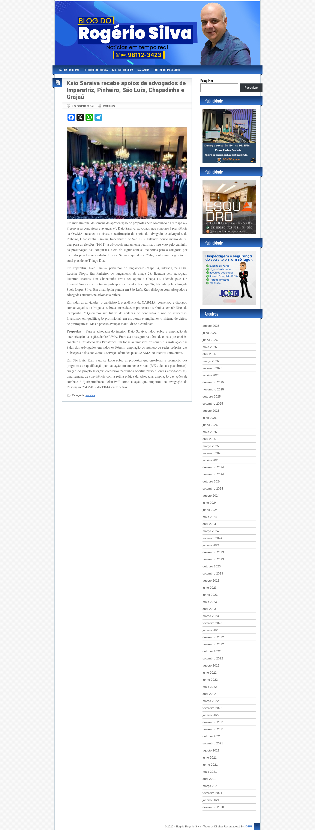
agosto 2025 (210, 410)
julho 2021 (209, 757)
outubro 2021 (211, 736)
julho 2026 (209, 332)
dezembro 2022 (213, 637)
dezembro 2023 (213, 552)
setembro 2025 (212, 403)
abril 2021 (209, 778)
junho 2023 (210, 594)
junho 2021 (210, 764)
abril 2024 (209, 524)
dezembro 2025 (213, 382)
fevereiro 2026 (212, 368)
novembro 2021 (213, 729)
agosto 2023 (210, 580)
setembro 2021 (212, 743)
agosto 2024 (210, 495)
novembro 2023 (213, 559)
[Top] (257, 826)
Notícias (90, 395)
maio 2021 (209, 771)
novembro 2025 (213, 389)
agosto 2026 (210, 325)
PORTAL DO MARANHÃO (167, 69)
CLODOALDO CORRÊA (96, 69)
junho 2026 (210, 340)
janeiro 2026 (210, 375)
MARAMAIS (143, 69)
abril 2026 (209, 354)
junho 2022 (210, 679)
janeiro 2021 (210, 800)
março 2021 (210, 786)
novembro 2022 (213, 644)
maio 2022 (209, 686)
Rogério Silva (109, 105)
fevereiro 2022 (212, 708)
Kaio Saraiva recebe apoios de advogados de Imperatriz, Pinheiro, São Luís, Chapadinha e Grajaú (126, 90)
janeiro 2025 (210, 460)
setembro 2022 (212, 658)
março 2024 (210, 531)
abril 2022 (209, 693)
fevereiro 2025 (212, 453)
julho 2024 (209, 502)
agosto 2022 (210, 665)
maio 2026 (209, 347)
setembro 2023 (212, 573)
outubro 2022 (211, 651)
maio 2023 (209, 601)
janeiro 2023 (210, 630)
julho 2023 (209, 587)
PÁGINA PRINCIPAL (69, 69)
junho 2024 (210, 509)
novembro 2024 (213, 474)
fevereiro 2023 (212, 623)
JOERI (248, 826)
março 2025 (210, 446)
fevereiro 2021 (212, 793)
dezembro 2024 (213, 467)
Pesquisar (206, 80)
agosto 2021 (210, 750)
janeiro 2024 (210, 545)
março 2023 (210, 616)
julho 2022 (209, 672)
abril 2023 (209, 609)
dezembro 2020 (213, 807)
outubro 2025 (211, 396)
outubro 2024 (211, 481)
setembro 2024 (212, 488)
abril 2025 (209, 439)
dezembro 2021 (213, 722)
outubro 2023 (211, 566)
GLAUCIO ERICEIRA (122, 69)
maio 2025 (209, 432)
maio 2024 (209, 517)
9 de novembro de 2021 (83, 105)
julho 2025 (209, 417)
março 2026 (210, 361)
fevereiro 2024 (212, 538)
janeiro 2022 (210, 715)
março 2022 (210, 701)
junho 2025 (210, 424)
